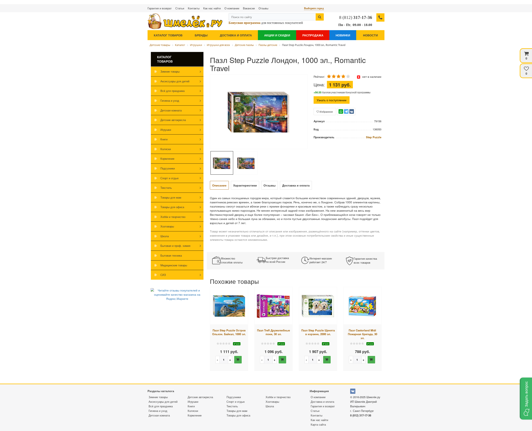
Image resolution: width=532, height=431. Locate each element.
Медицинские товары (173, 265)
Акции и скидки (277, 35)
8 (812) (355, 17)
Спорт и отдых (169, 178)
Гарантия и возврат (160, 8)
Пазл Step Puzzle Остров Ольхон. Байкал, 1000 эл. (229, 332)
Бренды (201, 35)
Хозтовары (167, 226)
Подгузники (167, 168)
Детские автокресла (173, 120)
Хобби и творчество (172, 217)
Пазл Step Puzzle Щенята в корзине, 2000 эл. (318, 332)
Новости (370, 35)
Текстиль (166, 188)
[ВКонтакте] (351, 111)
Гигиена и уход (169, 101)
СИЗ (163, 275)
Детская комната (171, 110)
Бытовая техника (171, 255)
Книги (163, 139)
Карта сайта (318, 424)
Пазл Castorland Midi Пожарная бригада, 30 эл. (362, 334)
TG (346, 113)
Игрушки (165, 130)
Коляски (165, 149)
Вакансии (249, 8)
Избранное (326, 111)
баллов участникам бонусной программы (342, 92)
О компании (231, 8)
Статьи (179, 8)
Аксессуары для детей (174, 81)
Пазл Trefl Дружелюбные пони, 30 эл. (273, 332)
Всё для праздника (172, 91)
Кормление (167, 159)
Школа (164, 236)
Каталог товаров (168, 35)
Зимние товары (170, 71)
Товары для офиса (172, 207)
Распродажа (312, 35)
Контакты (194, 8)
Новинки (343, 35)
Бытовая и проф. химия (175, 246)
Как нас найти (212, 8)
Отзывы (263, 8)
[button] (526, 399)
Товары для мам (170, 197)
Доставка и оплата (236, 35)
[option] (258, 112)
